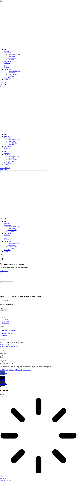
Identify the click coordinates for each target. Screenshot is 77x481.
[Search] (1, 475)
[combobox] (8, 396)
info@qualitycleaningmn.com (9, 346)
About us (6, 51)
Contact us (7, 63)
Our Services (7, 53)
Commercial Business (14, 54)
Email (2, 308)
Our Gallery (7, 61)
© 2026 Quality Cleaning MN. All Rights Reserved (15, 370)
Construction (11, 56)
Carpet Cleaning (12, 58)
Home (5, 49)
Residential (11, 59)
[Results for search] (38, 435)
